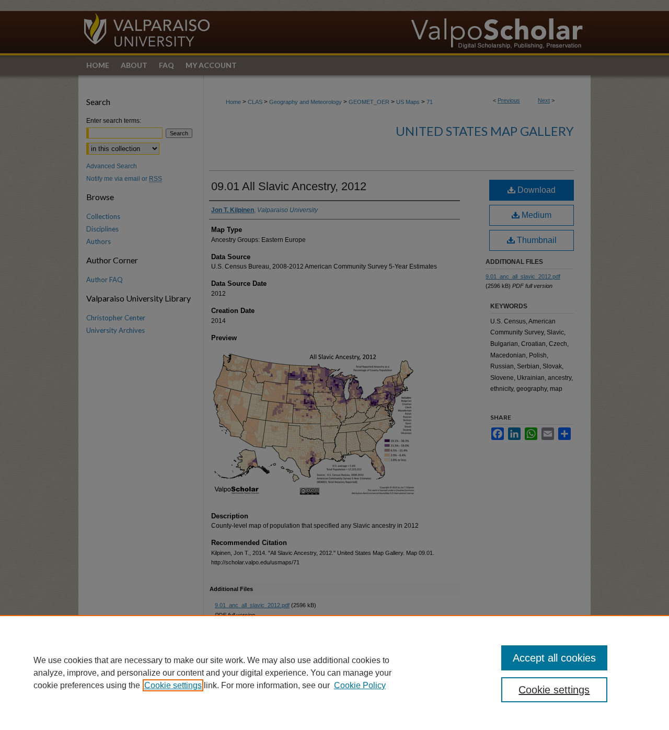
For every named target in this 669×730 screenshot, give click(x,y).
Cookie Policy (360, 685)
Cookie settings (173, 685)
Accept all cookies (554, 658)
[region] (334, 672)
